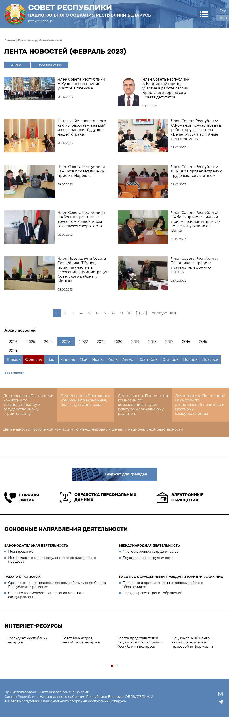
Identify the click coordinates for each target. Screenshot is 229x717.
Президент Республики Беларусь (27, 640)
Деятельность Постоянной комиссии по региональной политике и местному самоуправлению (200, 405)
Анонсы (17, 65)
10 (129, 313)
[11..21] (141, 313)
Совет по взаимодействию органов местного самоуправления (45, 595)
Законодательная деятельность (36, 545)
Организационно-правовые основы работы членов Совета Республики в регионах (57, 585)
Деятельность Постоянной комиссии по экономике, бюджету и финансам (86, 400)
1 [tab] (112, 666)
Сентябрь (149, 359)
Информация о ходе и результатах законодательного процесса (52, 560)
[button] (204, 14)
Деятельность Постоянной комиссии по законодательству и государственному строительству (28, 405)
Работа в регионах (22, 577)
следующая (164, 313)
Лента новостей (50, 40)
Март (51, 359)
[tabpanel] (31, 640)
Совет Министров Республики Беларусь (81, 640)
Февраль (33, 359)
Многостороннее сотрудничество (151, 551)
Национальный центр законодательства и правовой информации (192, 642)
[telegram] (220, 702)
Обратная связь (49, 65)
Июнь (97, 359)
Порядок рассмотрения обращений (152, 593)
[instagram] (220, 694)
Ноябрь (190, 359)
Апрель (68, 359)
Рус (223, 11)
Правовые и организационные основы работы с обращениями (163, 585)
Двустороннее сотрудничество (148, 558)
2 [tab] (117, 666)
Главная (10, 40)
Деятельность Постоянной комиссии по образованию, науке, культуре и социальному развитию (143, 405)
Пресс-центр (27, 40)
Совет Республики (89, 10)
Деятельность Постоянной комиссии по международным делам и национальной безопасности (93, 429)
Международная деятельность (149, 545)
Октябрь (170, 359)
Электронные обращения (187, 497)
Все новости (14, 372)
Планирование (20, 551)
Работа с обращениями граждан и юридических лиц (171, 577)
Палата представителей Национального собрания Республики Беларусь (139, 642)
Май (83, 359)
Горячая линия (29, 498)
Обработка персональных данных (105, 497)
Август (128, 359)
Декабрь (210, 359)
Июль (112, 359)
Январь (14, 359)
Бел (223, 17)
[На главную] (14, 14)
